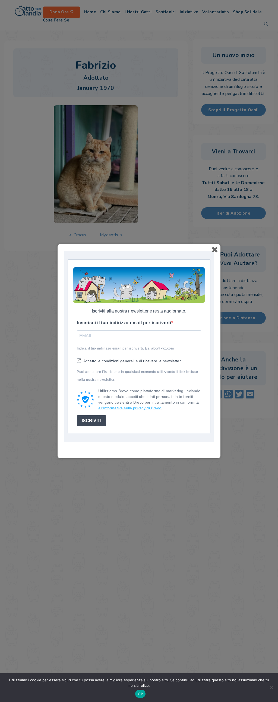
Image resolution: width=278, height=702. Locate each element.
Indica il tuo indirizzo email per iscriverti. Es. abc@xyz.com (125, 348)
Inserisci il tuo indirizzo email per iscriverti (124, 322)
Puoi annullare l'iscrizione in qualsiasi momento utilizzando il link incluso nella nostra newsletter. (137, 376)
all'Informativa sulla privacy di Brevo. (130, 408)
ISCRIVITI (91, 420)
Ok (140, 694)
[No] (271, 687)
